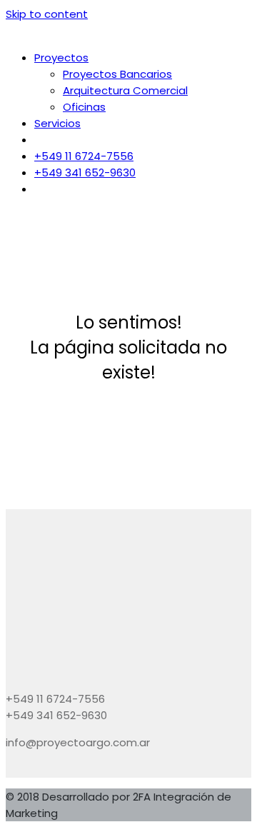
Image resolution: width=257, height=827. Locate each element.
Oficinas (84, 106)
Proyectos (61, 57)
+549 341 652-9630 (85, 172)
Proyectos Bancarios (117, 73)
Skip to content (47, 13)
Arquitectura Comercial (125, 90)
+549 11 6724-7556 (83, 156)
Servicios (57, 123)
